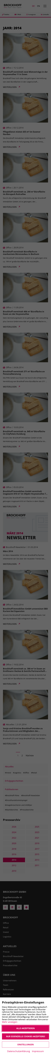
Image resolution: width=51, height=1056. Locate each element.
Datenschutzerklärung (18, 1051)
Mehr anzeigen (9, 1021)
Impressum (38, 1051)
